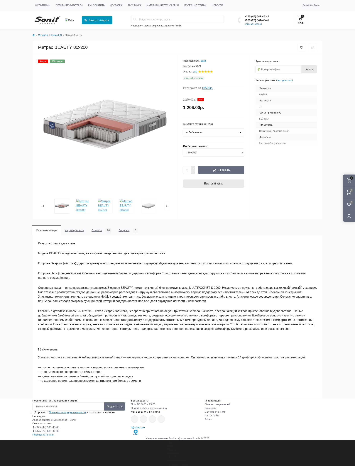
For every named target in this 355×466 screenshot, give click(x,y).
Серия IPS (56, 35)
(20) (195, 71)
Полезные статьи (195, 5)
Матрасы (43, 35)
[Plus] (193, 168)
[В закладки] (301, 47)
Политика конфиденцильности (67, 412)
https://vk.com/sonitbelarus (152, 419)
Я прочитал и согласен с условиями (75, 412)
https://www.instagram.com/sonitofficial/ (143, 419)
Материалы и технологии (163, 5)
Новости (217, 5)
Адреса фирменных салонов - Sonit (162, 25)
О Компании (42, 5)
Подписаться (115, 406)
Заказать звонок (253, 24)
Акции (208, 419)
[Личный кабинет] (349, 216)
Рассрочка (134, 5)
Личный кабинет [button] (311, 5)
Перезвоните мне (43, 434)
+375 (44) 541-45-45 (257, 16)
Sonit (203, 61)
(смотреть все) (284, 80)
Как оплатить (96, 5)
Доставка (116, 5)
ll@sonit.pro (138, 427)
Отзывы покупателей (69, 5)
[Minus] (193, 172)
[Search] (135, 19)
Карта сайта (212, 415)
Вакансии (210, 407)
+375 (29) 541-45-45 (257, 20)
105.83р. (207, 88)
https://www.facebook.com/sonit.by (134, 419)
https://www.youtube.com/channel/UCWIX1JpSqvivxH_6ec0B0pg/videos (161, 419)
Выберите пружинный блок (198, 124)
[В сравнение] (313, 47)
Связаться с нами (215, 411)
